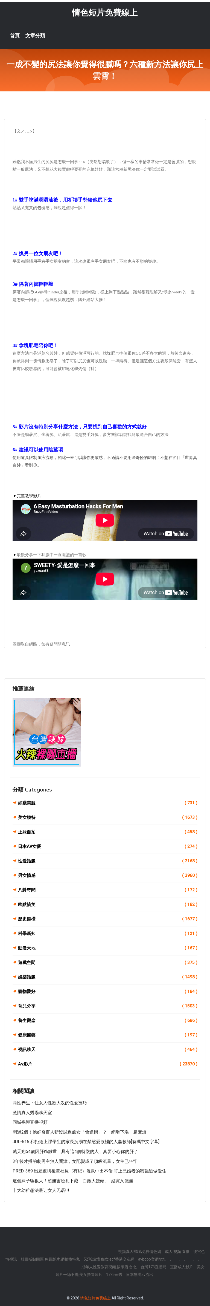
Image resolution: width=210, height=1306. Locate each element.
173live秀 (114, 1274)
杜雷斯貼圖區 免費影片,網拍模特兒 (50, 1259)
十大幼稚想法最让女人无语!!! (41, 1190)
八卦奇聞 (107, 889)
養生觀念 (107, 1020)
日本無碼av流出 (139, 1274)
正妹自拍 (107, 831)
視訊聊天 (107, 1049)
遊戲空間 (107, 962)
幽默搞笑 (107, 904)
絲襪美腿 (107, 802)
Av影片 (107, 1064)
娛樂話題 (107, 977)
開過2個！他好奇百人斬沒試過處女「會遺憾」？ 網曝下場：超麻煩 (79, 1132)
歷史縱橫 (107, 918)
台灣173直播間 (153, 1267)
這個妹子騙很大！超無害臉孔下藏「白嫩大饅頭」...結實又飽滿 (73, 1180)
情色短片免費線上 (105, 12)
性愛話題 (107, 860)
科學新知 (107, 933)
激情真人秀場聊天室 (32, 1112)
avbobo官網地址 (152, 1259)
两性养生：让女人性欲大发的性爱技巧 (50, 1102)
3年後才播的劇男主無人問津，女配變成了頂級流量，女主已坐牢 (75, 1161)
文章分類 (35, 35)
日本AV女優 (107, 846)
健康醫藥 (107, 1035)
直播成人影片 (181, 1267)
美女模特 (107, 817)
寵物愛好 (107, 991)
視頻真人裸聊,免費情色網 (139, 1251)
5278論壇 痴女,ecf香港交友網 (109, 1259)
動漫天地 (107, 947)
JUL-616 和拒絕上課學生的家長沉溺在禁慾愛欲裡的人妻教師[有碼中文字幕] (86, 1141)
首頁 (15, 35)
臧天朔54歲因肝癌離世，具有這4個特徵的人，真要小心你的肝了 (75, 1151)
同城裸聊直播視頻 (30, 1122)
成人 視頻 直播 (177, 1251)
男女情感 (107, 875)
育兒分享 (107, 1006)
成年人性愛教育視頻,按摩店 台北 (109, 1267)
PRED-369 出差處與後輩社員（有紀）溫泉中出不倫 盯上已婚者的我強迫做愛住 (89, 1171)
